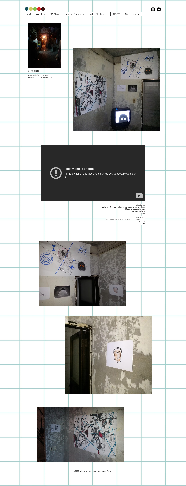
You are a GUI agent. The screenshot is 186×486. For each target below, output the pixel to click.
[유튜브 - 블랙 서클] (159, 9)
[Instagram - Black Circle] (153, 9)
